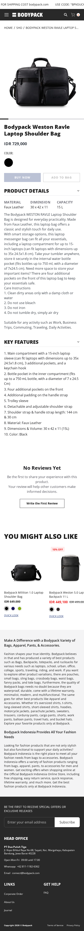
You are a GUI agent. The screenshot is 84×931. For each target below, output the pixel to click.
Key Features (21, 341)
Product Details (26, 190)
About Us (9, 902)
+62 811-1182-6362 (28, 866)
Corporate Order (13, 894)
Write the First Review (42, 503)
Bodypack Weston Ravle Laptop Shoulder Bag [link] (53, 28)
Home (8, 28)
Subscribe (67, 822)
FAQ (46, 892)
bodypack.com (35, 4)
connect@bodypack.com (26, 873)
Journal (8, 910)
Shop (20, 28)
